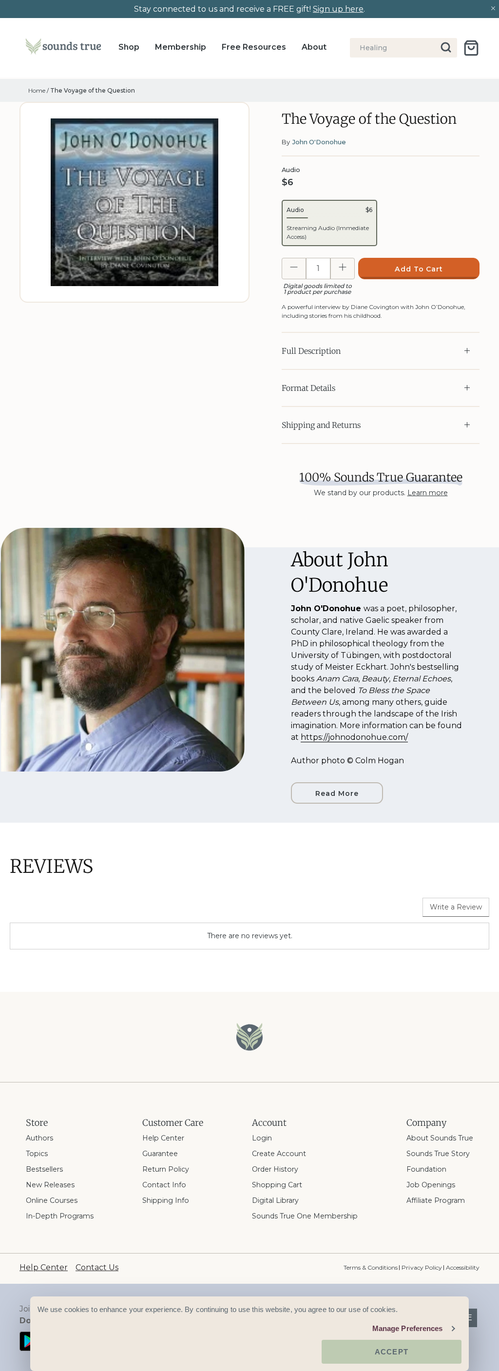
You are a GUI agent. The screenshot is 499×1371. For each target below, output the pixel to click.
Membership (180, 47)
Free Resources (254, 47)
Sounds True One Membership (305, 1216)
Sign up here (338, 9)
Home (36, 90)
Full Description (311, 351)
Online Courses (51, 1200)
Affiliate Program (435, 1200)
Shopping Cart (277, 1184)
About (314, 47)
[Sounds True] (63, 48)
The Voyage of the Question (92, 90)
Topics (37, 1153)
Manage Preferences (407, 1328)
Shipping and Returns (321, 425)
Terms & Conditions (371, 1267)
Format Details (308, 388)
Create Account (279, 1153)
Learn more (427, 492)
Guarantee (160, 1153)
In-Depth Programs (60, 1216)
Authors (39, 1138)
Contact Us (97, 1267)
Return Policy (165, 1169)
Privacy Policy (421, 1267)
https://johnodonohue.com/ (354, 737)
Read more (337, 793)
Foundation (426, 1169)
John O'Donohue (319, 142)
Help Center (163, 1138)
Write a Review (456, 907)
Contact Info (164, 1184)
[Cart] (471, 48)
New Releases (50, 1184)
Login (262, 1138)
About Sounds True (439, 1138)
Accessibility (463, 1267)
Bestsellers (44, 1169)
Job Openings (430, 1184)
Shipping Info (165, 1200)
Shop (128, 47)
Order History (275, 1169)
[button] (329, 223)
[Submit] (446, 48)
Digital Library (275, 1200)
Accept (391, 1352)
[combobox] (403, 48)
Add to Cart (419, 269)
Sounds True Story (438, 1153)
